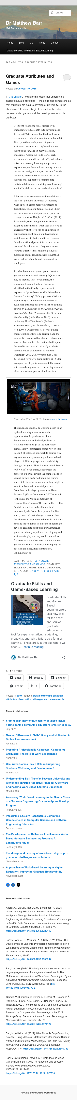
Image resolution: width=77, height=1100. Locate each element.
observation (24, 699)
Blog (21, 42)
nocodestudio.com (58, 418)
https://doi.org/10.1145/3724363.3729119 (28, 930)
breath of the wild (42, 695)
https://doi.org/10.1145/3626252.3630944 (28, 959)
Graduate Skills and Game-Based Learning (30, 50)
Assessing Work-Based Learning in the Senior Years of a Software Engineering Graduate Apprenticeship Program (38, 801)
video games (40, 699)
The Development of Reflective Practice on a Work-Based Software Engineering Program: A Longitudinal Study (37, 838)
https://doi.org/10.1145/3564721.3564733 (45, 1048)
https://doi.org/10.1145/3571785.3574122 (28, 1024)
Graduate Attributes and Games (31, 562)
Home (10, 42)
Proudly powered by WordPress (38, 1092)
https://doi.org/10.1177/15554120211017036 (30, 1073)
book (19, 695)
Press (42, 42)
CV (31, 42)
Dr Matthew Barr (24, 22)
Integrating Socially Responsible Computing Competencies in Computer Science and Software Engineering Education (36, 820)
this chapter (15, 96)
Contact (55, 42)
